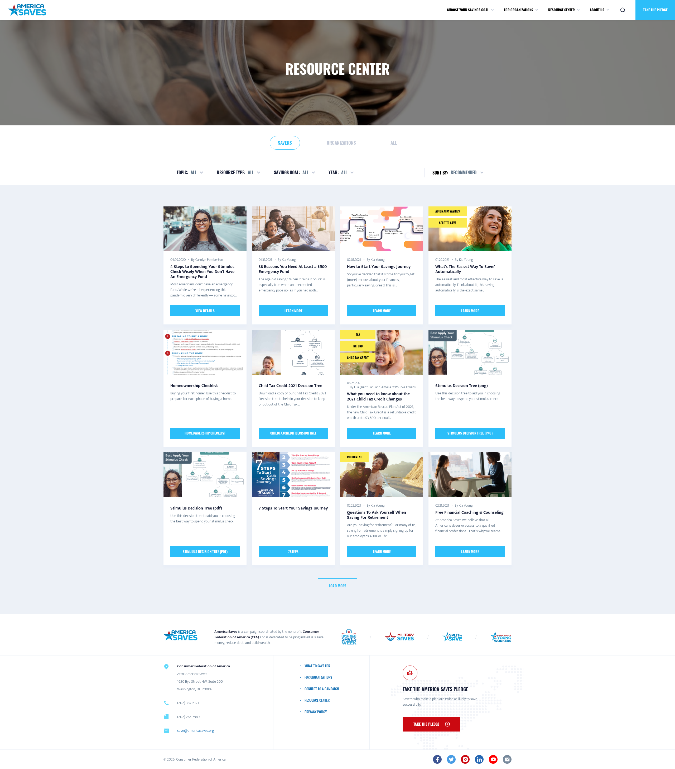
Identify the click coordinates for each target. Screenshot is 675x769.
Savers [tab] (285, 142)
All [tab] (393, 142)
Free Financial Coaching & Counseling (469, 512)
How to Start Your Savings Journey (379, 266)
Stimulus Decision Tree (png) (470, 433)
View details (205, 310)
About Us (597, 9)
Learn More (293, 310)
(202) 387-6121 (188, 703)
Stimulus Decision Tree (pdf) (205, 551)
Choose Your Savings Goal (468, 9)
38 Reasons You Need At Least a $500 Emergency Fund (293, 269)
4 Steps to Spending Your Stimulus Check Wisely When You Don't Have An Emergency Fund (202, 271)
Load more (337, 585)
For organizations (518, 9)
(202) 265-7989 (188, 717)
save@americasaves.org (195, 731)
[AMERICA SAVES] (27, 10)
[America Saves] (180, 635)
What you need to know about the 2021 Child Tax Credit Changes (378, 396)
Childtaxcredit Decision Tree (293, 433)
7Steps (293, 551)
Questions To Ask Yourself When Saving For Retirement (376, 515)
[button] (492, 10)
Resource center (561, 9)
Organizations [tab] (341, 142)
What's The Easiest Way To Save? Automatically (465, 269)
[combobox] (467, 172)
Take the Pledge (655, 9)
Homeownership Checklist (205, 433)
